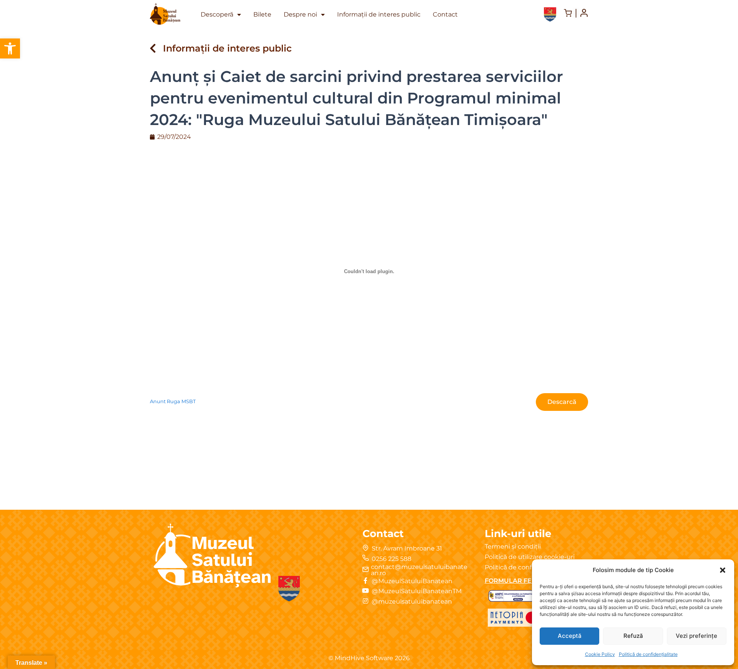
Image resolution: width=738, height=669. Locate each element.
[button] (10, 48)
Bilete (262, 14)
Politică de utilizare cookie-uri (530, 557)
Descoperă (217, 14)
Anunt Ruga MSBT (173, 401)
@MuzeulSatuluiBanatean (412, 581)
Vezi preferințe (696, 635)
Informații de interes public (379, 14)
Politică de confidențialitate (648, 654)
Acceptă (570, 635)
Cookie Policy (600, 654)
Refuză (633, 635)
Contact (445, 14)
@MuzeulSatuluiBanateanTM (417, 591)
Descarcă (562, 401)
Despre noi (300, 14)
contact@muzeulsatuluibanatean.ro (419, 570)
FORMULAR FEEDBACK (522, 580)
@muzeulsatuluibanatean (412, 601)
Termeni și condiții (513, 546)
